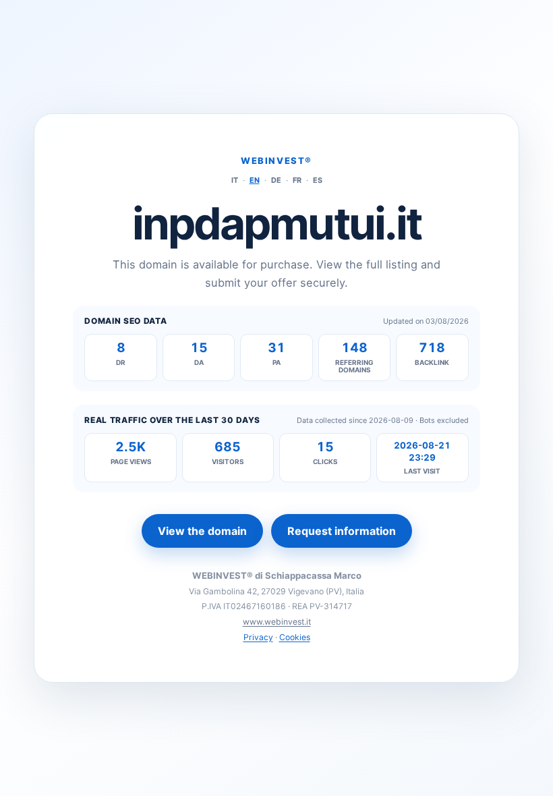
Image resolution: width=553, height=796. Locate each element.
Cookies (294, 637)
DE (276, 180)
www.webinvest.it (277, 622)
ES (317, 180)
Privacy (258, 637)
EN (255, 180)
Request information (341, 531)
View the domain (202, 531)
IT (234, 180)
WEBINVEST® (276, 160)
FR (297, 180)
